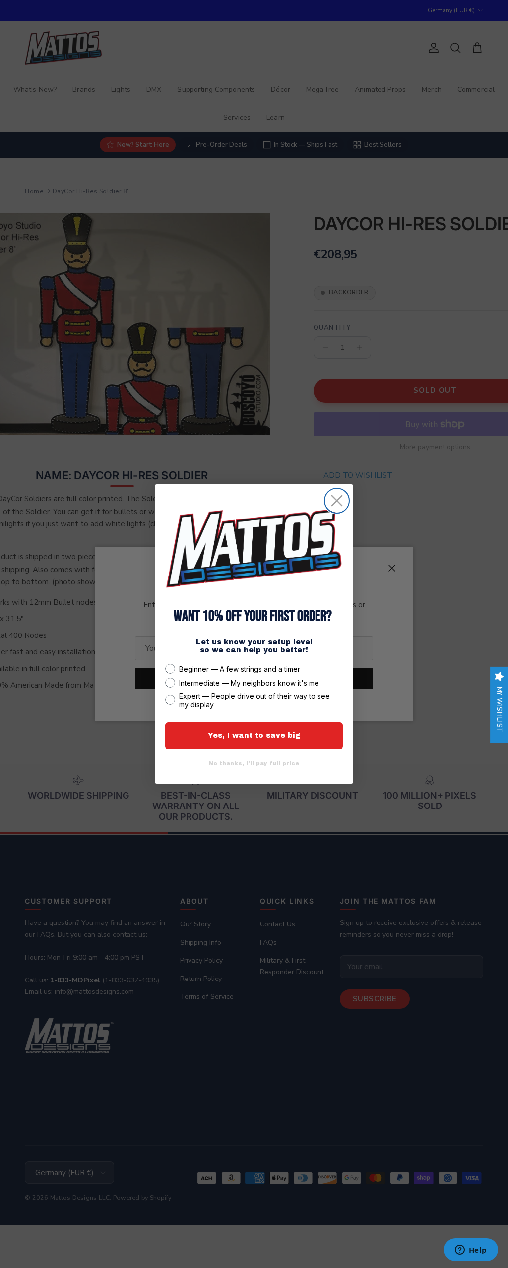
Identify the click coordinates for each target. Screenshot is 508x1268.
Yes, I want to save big (254, 735)
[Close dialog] (336, 500)
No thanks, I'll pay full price (254, 763)
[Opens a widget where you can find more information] (471, 1250)
